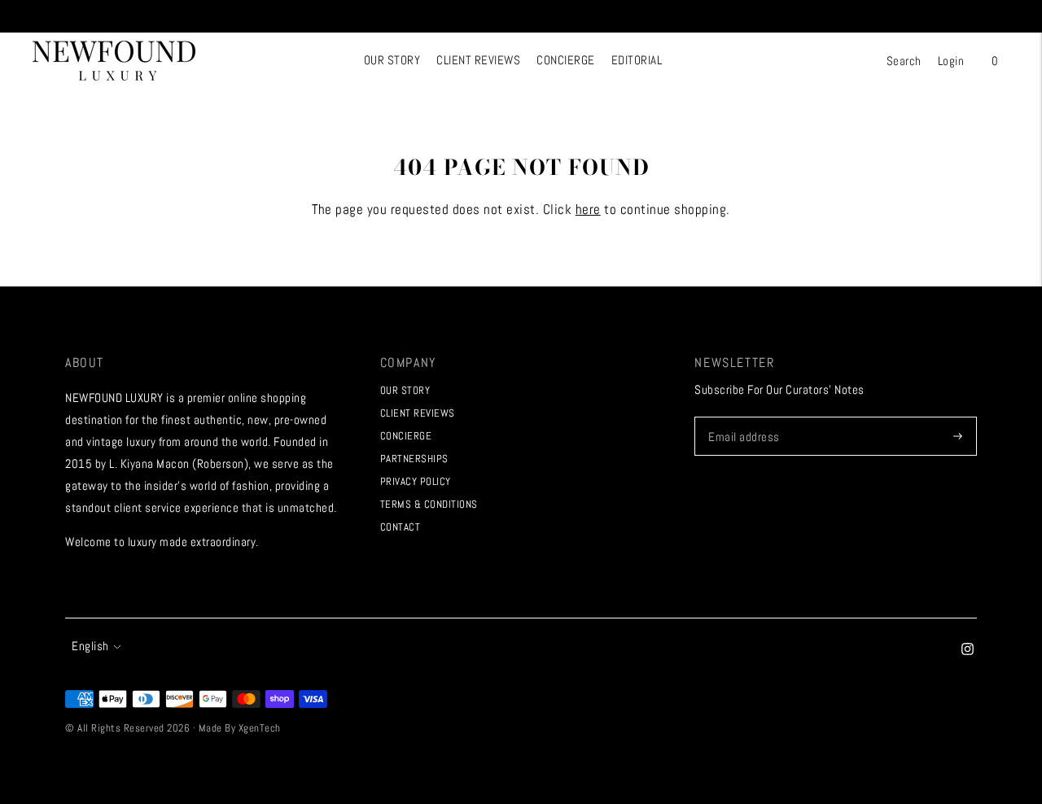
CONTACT (400, 527)
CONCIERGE (565, 60)
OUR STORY (392, 60)
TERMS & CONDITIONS (429, 504)
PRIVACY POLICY (415, 481)
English (90, 645)
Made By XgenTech (240, 728)
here (588, 209)
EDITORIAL (637, 60)
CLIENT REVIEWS (478, 60)
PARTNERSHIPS (414, 458)
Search (904, 60)
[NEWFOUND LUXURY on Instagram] (967, 650)
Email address (742, 417)
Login (951, 60)
